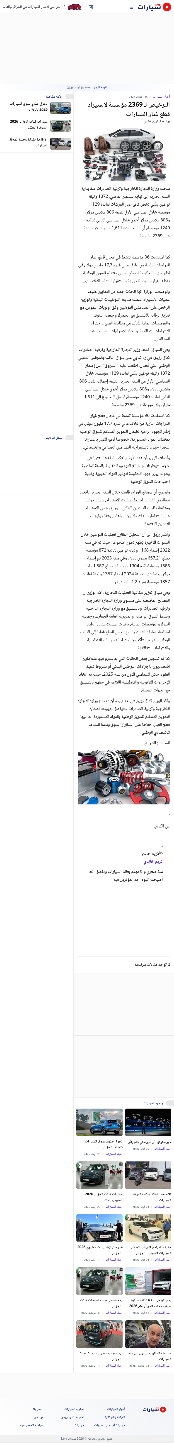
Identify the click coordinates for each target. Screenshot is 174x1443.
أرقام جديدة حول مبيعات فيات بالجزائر (101, 1356)
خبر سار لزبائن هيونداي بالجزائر (149, 1142)
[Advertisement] (124, 916)
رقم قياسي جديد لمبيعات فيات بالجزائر (101, 1303)
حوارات (79, 1426)
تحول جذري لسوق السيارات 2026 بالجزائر (104, 1145)
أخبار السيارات (161, 97)
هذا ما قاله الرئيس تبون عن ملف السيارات (149, 1356)
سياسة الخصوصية (32, 1426)
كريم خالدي (150, 121)
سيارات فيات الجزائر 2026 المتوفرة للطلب (104, 1197)
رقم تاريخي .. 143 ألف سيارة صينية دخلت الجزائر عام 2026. (149, 1303)
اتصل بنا (38, 1409)
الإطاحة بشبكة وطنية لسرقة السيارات (152, 1197)
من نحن (39, 1417)
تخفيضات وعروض (72, 1417)
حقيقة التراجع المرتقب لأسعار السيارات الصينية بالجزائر (151, 1250)
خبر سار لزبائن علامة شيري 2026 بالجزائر (100, 1250)
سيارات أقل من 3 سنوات (109, 1426)
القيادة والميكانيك (114, 1417)
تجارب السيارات (74, 1409)
